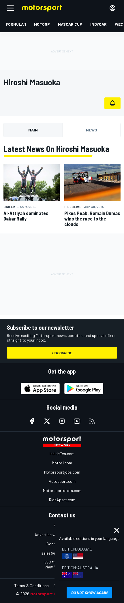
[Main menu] (10, 8)
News (91, 129)
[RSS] (92, 421)
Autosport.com (62, 481)
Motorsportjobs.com (62, 472)
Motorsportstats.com (62, 490)
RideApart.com (62, 499)
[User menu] (112, 8)
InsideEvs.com (62, 453)
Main (33, 129)
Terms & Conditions (31, 585)
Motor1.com (62, 462)
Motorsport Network (50, 593)
